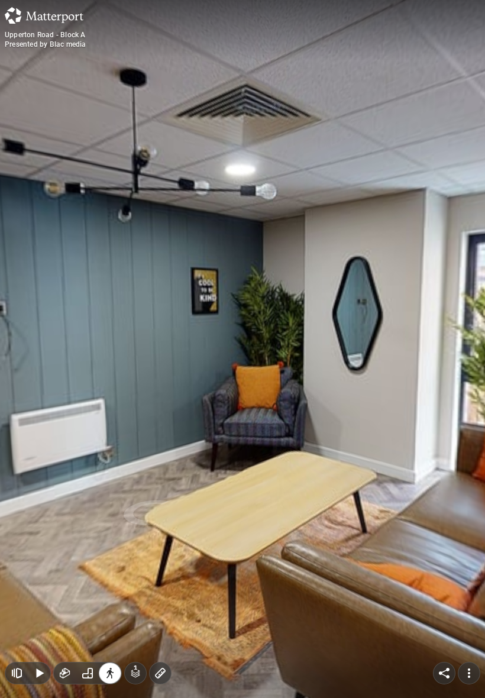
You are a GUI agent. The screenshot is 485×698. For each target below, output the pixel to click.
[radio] (65, 673)
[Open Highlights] (16, 673)
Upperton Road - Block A (45, 35)
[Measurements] (160, 673)
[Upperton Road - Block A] (242, 349)
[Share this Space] (444, 673)
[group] (87, 673)
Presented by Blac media (45, 44)
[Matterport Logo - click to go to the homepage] (44, 15)
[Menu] (469, 673)
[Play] (39, 673)
